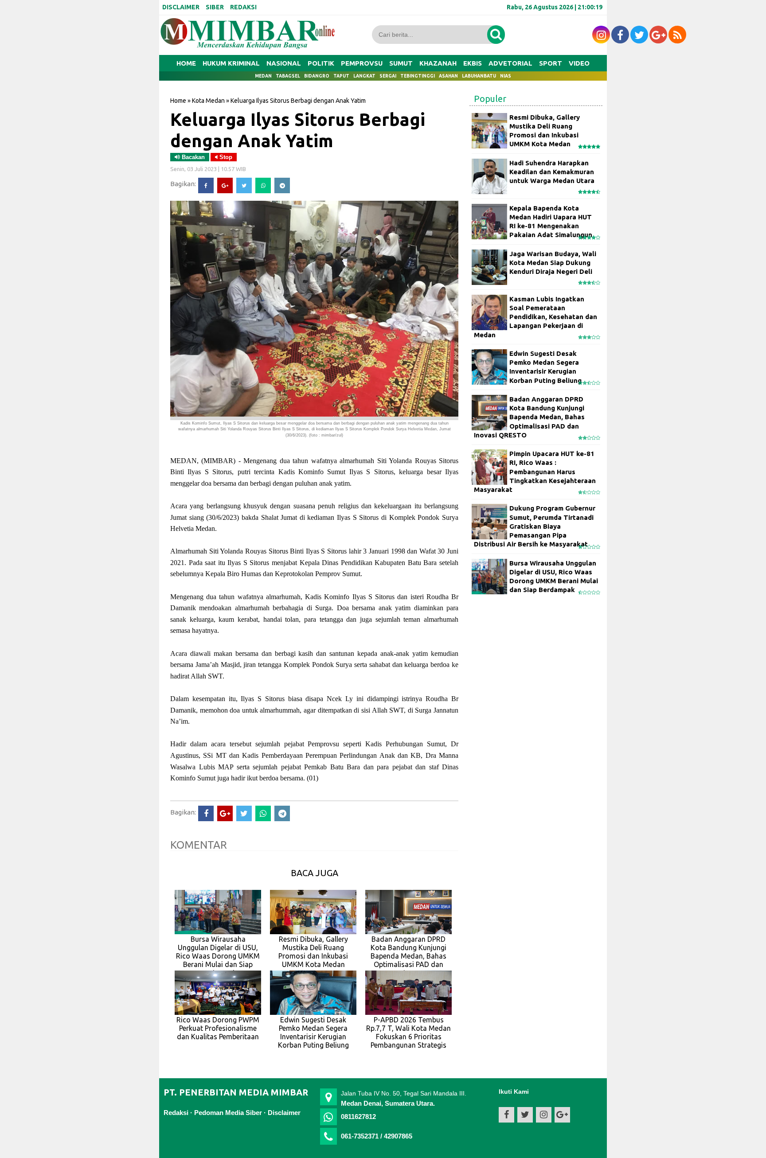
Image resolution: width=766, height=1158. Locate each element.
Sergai (387, 76)
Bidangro (316, 76)
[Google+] (225, 185)
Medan (263, 76)
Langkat (364, 76)
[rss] (677, 34)
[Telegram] (282, 185)
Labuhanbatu (479, 76)
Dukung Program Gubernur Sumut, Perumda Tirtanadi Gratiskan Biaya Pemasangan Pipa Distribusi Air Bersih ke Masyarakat (534, 526)
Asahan (448, 76)
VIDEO (579, 63)
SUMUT (401, 63)
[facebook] (620, 34)
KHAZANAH (438, 63)
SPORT (550, 63)
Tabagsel (288, 76)
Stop (225, 157)
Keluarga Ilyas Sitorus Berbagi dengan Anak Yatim (297, 129)
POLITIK (321, 63)
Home (186, 63)
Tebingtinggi (417, 76)
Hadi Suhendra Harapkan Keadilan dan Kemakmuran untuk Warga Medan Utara (551, 172)
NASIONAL (283, 63)
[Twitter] (244, 185)
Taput (341, 76)
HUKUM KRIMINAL (231, 63)
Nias (505, 76)
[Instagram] (601, 34)
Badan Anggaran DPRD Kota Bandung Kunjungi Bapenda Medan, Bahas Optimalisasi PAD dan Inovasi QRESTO (529, 417)
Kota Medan (208, 100)
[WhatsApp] (263, 185)
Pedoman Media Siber (228, 1112)
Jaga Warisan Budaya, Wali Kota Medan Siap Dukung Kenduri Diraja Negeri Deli (552, 263)
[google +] (658, 34)
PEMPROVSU (362, 63)
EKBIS (472, 63)
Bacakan (192, 157)
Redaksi (176, 1112)
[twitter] (639, 34)
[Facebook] (206, 185)
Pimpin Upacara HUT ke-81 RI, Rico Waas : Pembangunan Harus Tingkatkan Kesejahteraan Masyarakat (535, 471)
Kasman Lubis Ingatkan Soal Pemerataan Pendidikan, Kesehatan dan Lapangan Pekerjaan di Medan (535, 317)
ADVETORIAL (510, 63)
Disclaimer (284, 1112)
